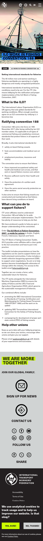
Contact (21, 411)
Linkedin (14, 438)
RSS (28, 438)
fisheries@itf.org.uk (20, 268)
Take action (34, 5)
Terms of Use (17, 496)
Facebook (21, 431)
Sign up (21, 387)
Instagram (21, 438)
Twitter (14, 431)
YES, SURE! (10, 525)
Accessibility (17, 492)
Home (5, 68)
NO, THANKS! (32, 525)
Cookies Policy (18, 500)
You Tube (28, 431)
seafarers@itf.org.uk (21, 338)
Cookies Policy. (12, 536)
